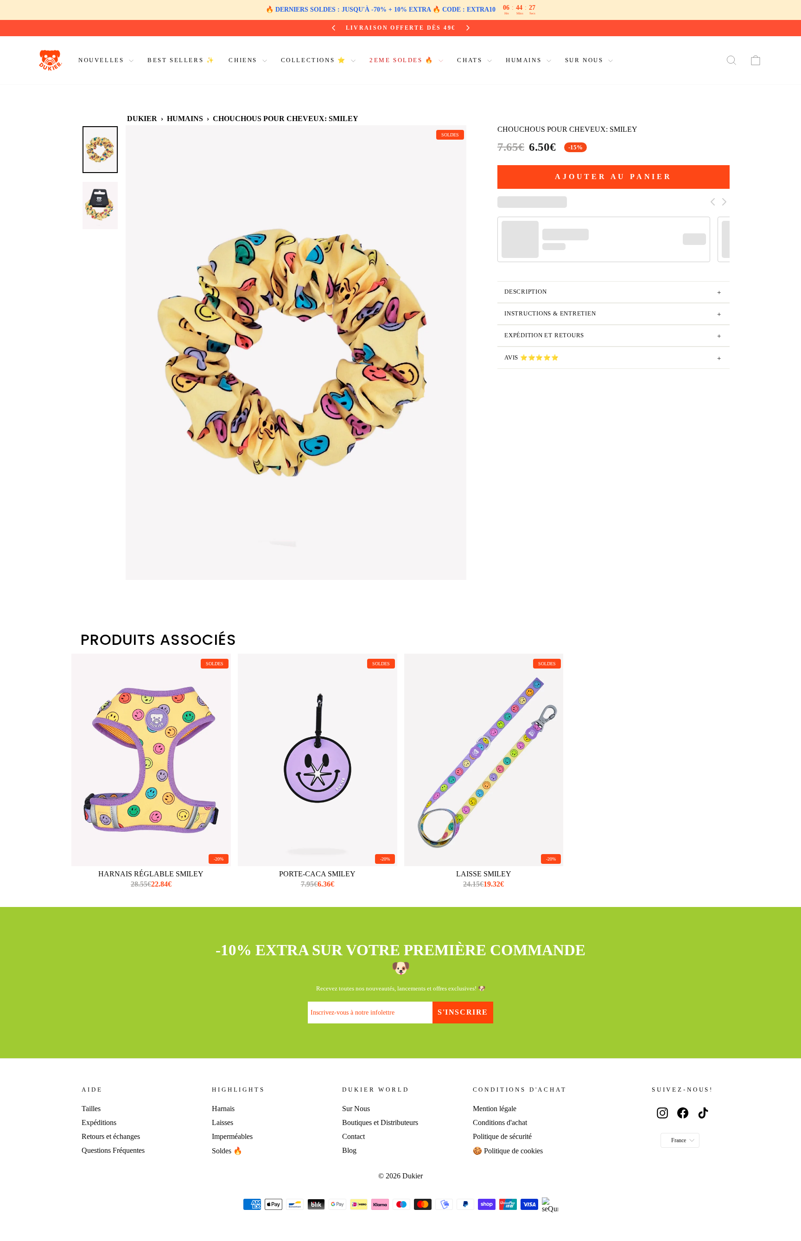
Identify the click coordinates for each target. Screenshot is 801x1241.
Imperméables (232, 1136)
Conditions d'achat (500, 1122)
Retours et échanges (111, 1136)
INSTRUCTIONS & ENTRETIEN (612, 314)
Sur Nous (356, 1108)
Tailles (91, 1108)
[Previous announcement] (333, 27)
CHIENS (244, 60)
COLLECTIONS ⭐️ (315, 60)
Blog (349, 1150)
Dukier (142, 118)
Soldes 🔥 (227, 1151)
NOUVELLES (102, 60)
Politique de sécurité (502, 1136)
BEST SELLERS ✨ (181, 60)
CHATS (471, 60)
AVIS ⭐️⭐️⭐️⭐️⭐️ (612, 358)
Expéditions (99, 1122)
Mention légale (494, 1108)
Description (612, 293)
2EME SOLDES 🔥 (402, 60)
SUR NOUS (585, 60)
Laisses (222, 1122)
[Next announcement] (467, 27)
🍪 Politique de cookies (508, 1151)
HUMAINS (525, 60)
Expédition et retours (612, 336)
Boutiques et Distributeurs (380, 1122)
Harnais (223, 1108)
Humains (185, 118)
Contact (353, 1136)
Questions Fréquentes (113, 1150)
